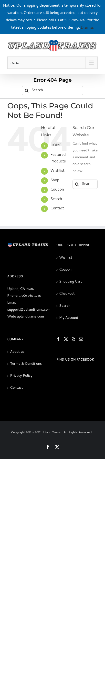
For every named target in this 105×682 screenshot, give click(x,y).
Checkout (67, 294)
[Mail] (81, 339)
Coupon (57, 190)
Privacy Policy (21, 376)
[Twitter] (66, 339)
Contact (57, 208)
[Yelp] (73, 339)
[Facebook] (58, 339)
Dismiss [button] (87, 28)
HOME (56, 145)
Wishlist (57, 171)
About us (17, 352)
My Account (68, 318)
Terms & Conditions (26, 364)
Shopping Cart (70, 282)
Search (56, 199)
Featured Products (58, 158)
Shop (55, 180)
